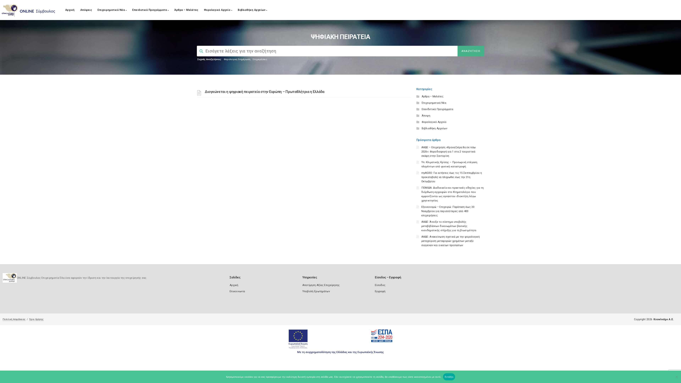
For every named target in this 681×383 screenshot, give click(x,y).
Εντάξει (449, 376)
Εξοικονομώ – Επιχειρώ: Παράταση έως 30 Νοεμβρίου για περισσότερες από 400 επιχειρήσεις (447, 211)
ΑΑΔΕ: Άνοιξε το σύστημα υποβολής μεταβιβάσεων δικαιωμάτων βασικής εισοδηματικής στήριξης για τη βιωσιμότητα (448, 226)
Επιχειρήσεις (260, 59)
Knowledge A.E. (664, 319)
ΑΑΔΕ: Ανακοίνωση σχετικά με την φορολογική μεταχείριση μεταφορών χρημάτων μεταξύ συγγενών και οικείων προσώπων (450, 241)
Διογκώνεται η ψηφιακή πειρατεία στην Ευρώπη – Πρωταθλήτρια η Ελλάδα (264, 92)
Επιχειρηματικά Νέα (112, 10)
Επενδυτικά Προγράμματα (150, 10)
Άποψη (426, 115)
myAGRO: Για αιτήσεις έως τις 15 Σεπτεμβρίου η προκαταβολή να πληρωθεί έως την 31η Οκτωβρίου (451, 177)
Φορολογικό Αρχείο (217, 10)
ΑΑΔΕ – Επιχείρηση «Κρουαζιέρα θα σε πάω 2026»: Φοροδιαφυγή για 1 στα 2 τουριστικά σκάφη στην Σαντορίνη (448, 151)
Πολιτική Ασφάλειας (14, 319)
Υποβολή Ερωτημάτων (316, 291)
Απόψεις (86, 10)
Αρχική (70, 10)
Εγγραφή (380, 291)
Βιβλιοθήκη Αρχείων (252, 10)
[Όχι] (676, 378)
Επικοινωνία (237, 291)
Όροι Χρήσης (36, 319)
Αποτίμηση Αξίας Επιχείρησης (321, 285)
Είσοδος (380, 285)
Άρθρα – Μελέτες (186, 10)
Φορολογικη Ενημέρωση (237, 59)
